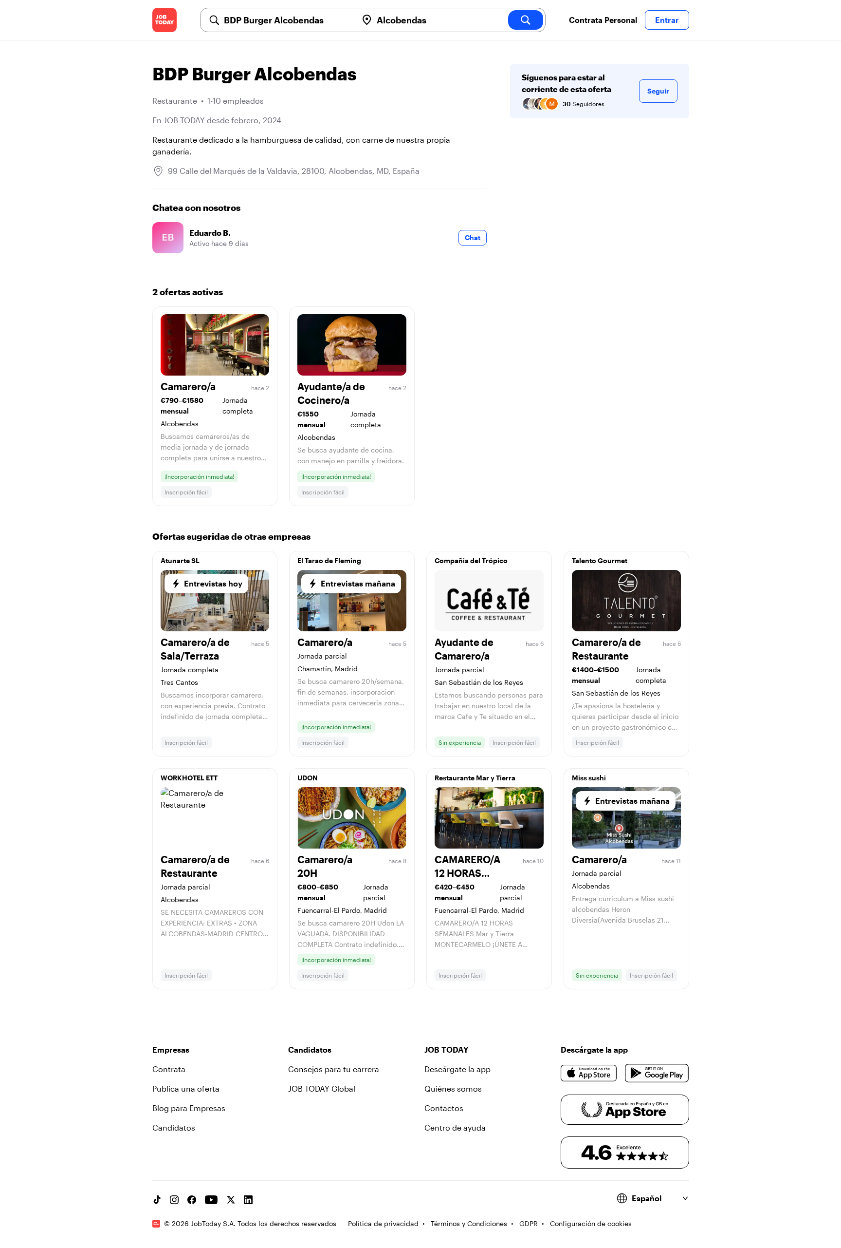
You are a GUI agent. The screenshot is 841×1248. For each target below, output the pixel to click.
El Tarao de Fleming (329, 560)
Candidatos (173, 1127)
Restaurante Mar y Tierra (475, 778)
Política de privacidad (383, 1223)
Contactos (443, 1108)
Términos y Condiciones (469, 1223)
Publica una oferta (185, 1088)
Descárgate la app (457, 1069)
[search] (525, 20)
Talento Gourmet (599, 560)
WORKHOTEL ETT (189, 778)
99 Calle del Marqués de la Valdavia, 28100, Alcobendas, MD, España (294, 170)
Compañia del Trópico (471, 560)
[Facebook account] (191, 1199)
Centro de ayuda (455, 1127)
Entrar (667, 19)
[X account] (230, 1199)
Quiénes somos (453, 1088)
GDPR (528, 1223)
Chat (472, 237)
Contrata (168, 1069)
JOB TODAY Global (321, 1088)
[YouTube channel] (211, 1199)
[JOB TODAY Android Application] (657, 1073)
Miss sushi (589, 778)
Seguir (658, 91)
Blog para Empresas (188, 1108)
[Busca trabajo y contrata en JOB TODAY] (164, 20)
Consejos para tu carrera (333, 1069)
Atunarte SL (180, 560)
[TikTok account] (156, 1199)
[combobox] (286, 20)
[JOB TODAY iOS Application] (589, 1073)
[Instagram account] (174, 1199)
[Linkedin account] (248, 1199)
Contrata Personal (603, 19)
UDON (307, 778)
